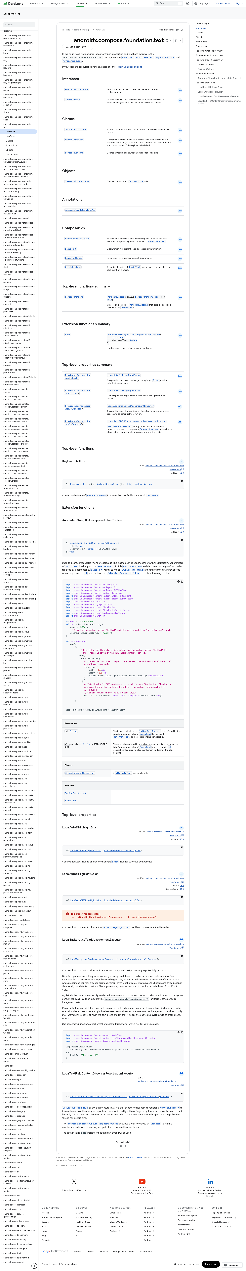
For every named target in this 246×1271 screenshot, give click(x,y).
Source (45, 1226)
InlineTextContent (75, 129)
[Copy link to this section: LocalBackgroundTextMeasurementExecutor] (125, 940)
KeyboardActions (165, 57)
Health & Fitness (83, 1222)
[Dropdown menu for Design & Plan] (68, 3)
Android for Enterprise (52, 1217)
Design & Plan (57, 3)
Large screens (116, 1212)
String (120, 337)
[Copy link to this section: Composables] (88, 228)
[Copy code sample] (182, 581)
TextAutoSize (72, 99)
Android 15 (149, 1222)
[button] (18, 37)
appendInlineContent (148, 334)
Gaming (79, 1212)
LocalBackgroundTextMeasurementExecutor (131, 406)
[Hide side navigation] (34, 1266)
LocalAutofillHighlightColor (124, 390)
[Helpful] (177, 30)
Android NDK (184, 1234)
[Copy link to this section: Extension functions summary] (113, 324)
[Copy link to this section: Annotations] (85, 199)
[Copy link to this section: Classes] (77, 119)
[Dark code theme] (182, 481)
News (44, 1231)
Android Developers (70, 30)
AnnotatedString (132, 566)
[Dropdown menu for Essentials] (44, 3)
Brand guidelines (68, 1264)
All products (146, 1251)
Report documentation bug (224, 1217)
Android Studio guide (187, 1215)
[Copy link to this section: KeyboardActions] (88, 461)
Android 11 (148, 1240)
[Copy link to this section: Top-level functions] (97, 449)
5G (77, 1235)
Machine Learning (84, 1217)
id (85, 573)
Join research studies (221, 1226)
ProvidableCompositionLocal (119, 850)
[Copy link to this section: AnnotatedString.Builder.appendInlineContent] (125, 520)
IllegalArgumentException (79, 773)
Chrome (90, 1251)
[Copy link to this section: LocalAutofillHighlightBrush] (101, 827)
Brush (75, 378)
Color (75, 393)
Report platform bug (221, 1212)
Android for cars (117, 1226)
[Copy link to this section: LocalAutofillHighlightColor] (101, 874)
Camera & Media (83, 1226)
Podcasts (46, 1240)
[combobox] (168, 3)
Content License (135, 1157)
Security (45, 1222)
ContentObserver (149, 429)
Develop (80, 3)
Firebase (104, 1251)
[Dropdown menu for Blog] (129, 3)
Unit (109, 299)
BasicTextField (144, 57)
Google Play (101, 3)
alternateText (106, 566)
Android (45, 1212)
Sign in (239, 3)
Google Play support (221, 1222)
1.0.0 (182, 473)
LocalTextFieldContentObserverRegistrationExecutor (137, 421)
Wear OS (114, 1217)
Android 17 (149, 1212)
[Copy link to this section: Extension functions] (97, 507)
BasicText (127, 57)
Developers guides (186, 1220)
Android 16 (149, 1217)
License (54, 1264)
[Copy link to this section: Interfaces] (82, 79)
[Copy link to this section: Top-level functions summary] (113, 286)
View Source (175, 469)
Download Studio (185, 1229)
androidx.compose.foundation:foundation (164, 465)
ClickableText (73, 267)
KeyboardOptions (72, 61)
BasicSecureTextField (77, 238)
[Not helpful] (182, 30)
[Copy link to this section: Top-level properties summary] (115, 365)
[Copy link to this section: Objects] (78, 171)
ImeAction (126, 307)
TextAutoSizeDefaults (77, 181)
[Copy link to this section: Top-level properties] (99, 815)
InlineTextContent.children (123, 573)
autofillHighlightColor (116, 927)
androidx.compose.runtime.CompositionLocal (93, 1123)
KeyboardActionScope (76, 89)
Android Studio (223, 3)
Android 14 (149, 1226)
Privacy (79, 1231)
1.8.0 (182, 885)
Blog (123, 3)
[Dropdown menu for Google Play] (111, 3)
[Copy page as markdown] (176, 40)
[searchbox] (19, 24)
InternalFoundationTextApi (80, 210)
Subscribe (211, 1264)
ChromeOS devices (118, 1222)
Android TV (115, 1231)
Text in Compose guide (128, 67)
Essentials (35, 3)
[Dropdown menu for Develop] (88, 3)
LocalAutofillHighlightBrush (124, 375)
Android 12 (149, 1235)
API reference (12, 14)
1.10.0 (181, 839)
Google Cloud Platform (124, 1251)
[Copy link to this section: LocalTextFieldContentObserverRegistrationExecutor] (65, 1077)
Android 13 (149, 1231)
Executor (76, 408)
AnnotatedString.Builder (122, 334)
